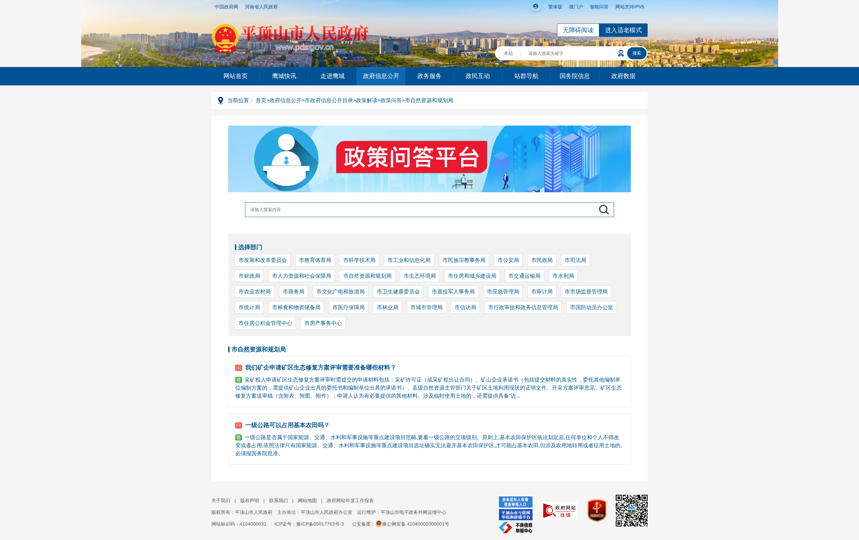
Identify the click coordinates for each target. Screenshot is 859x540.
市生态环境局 (420, 276)
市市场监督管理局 (586, 291)
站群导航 (526, 76)
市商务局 (293, 291)
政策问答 (391, 100)
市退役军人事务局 (453, 291)
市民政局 (542, 260)
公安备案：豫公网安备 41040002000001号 (400, 524)
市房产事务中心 (323, 323)
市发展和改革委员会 (263, 260)
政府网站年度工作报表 (350, 500)
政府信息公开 (381, 76)
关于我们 (220, 500)
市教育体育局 (315, 260)
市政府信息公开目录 (329, 100)
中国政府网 (226, 6)
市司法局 (575, 260)
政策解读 (366, 100)
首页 (261, 100)
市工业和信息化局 (409, 260)
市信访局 (465, 307)
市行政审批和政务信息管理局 (523, 307)
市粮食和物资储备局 (296, 307)
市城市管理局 (426, 307)
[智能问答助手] (621, 53)
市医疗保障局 (349, 307)
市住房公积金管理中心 (265, 323)
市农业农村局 (255, 291)
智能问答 (599, 6)
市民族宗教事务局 (464, 260)
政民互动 (478, 76)
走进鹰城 (332, 76)
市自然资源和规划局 (429, 100)
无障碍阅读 (578, 30)
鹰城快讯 (284, 76)
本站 (508, 53)
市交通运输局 (524, 276)
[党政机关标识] (593, 510)
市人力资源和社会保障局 (301, 276)
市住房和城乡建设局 (472, 276)
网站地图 (307, 500)
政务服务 (429, 76)
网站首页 (235, 76)
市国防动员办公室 (591, 307)
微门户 (576, 6)
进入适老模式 (623, 30)
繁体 (553, 6)
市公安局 (508, 260)
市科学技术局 (359, 260)
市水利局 (563, 276)
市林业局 (387, 307)
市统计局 (249, 307)
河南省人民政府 (261, 6)
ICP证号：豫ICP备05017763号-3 (309, 524)
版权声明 (249, 500)
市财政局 (249, 276)
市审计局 (542, 291)
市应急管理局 (503, 291)
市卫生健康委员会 (398, 291)
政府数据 (623, 76)
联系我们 (278, 500)
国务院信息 (575, 76)
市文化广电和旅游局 (340, 291)
